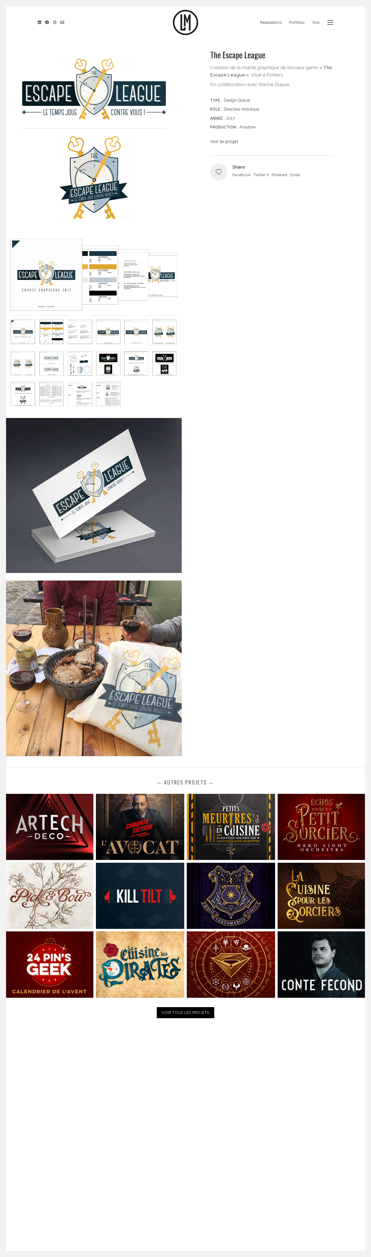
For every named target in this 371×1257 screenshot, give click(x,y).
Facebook (241, 175)
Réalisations (271, 22)
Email (295, 175)
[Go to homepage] (185, 22)
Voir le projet (224, 141)
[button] (330, 22)
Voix (316, 22)
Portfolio (297, 22)
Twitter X (261, 175)
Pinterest (279, 175)
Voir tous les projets (185, 1013)
